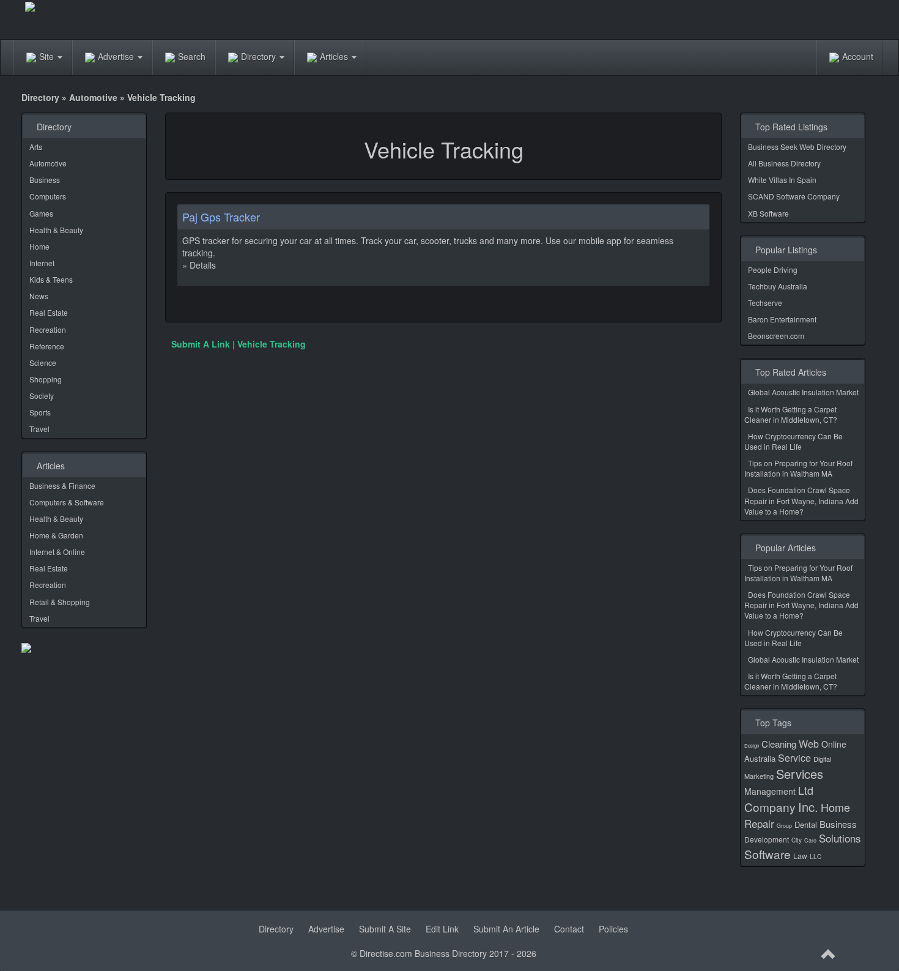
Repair (759, 823)
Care (810, 840)
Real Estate (48, 312)
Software (767, 854)
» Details (199, 265)
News (38, 296)
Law (800, 855)
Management (770, 791)
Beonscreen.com (776, 335)
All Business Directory (784, 163)
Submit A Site (385, 929)
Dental (805, 824)
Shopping (45, 379)
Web (809, 744)
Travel (39, 428)
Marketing (759, 776)
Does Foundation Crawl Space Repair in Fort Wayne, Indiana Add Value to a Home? (801, 500)
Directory (259, 56)
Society (41, 395)
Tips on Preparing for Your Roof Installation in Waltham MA (798, 468)
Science (42, 362)
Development (766, 839)
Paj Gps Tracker (221, 217)
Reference (46, 346)
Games (41, 213)
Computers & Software (66, 502)
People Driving (772, 269)
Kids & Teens (51, 279)
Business (44, 179)
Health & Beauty (56, 230)
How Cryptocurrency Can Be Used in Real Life (793, 441)
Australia (759, 758)
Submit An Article (506, 929)
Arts (35, 146)
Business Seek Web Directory (797, 146)
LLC (815, 856)
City (796, 840)
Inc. (808, 807)
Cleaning (778, 743)
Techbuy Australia (777, 286)
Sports (40, 412)
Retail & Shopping (59, 602)
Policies (613, 929)
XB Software (768, 213)
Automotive (93, 97)
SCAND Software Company (794, 196)
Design (751, 745)
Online (833, 744)
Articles (335, 56)
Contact (569, 929)
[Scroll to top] (828, 954)
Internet (41, 263)
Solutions (840, 838)
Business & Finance (62, 485)
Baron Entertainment (782, 319)
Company (770, 806)
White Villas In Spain (782, 179)
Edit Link (442, 929)
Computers (47, 196)
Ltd (805, 790)
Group (784, 826)
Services (799, 774)
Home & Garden (56, 535)
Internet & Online (57, 551)
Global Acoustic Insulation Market (803, 392)
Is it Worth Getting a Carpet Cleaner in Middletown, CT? (790, 414)
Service (794, 758)
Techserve (765, 302)
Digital (822, 759)
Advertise (117, 56)
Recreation (47, 329)
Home (39, 246)
